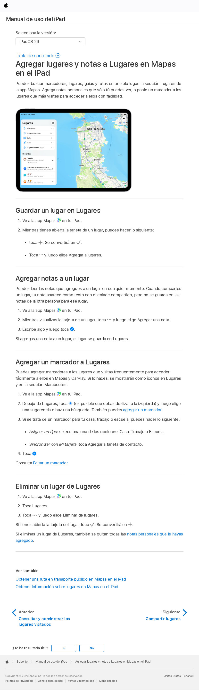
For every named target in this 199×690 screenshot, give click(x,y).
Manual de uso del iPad (35, 19)
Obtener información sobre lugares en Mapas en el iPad (67, 586)
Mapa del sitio (108, 680)
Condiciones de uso (50, 680)
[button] (38, 55)
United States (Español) (179, 676)
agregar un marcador (142, 409)
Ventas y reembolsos (81, 680)
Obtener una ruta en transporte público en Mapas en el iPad (71, 579)
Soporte (22, 661)
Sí (64, 648)
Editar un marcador (50, 462)
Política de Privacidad (19, 680)
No (92, 648)
